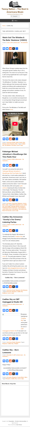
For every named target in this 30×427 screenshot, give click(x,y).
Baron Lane (17, 42)
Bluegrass (20, 203)
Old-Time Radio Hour (16, 173)
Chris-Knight (7, 206)
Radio (7, 204)
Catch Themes (19, 424)
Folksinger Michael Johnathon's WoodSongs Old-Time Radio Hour (13, 206)
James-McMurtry (22, 207)
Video (16, 144)
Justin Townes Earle (7, 209)
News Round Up (10, 144)
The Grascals (8, 210)
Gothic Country (19, 142)
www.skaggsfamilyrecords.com (16, 268)
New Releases (24, 290)
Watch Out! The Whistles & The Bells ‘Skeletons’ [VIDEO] (14, 38)
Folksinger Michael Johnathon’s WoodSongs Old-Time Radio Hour (14, 154)
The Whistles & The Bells (10, 145)
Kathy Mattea (15, 209)
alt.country (9, 203)
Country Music (20, 377)
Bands (13, 142)
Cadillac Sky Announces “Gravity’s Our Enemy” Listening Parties (12, 219)
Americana (9, 142)
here (11, 109)
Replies (16, 343)
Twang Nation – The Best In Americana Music (15, 10)
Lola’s (4, 256)
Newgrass (4, 293)
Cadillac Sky (18, 236)
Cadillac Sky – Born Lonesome (10, 351)
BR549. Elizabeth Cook (17, 204)
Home (3, 25)
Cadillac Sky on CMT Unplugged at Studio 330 (12, 300)
